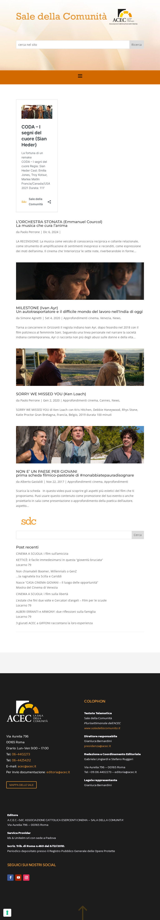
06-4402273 (21, 754)
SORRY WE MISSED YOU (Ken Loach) (51, 394)
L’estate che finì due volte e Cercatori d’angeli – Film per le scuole (61, 602)
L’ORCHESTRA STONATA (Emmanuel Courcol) (59, 223)
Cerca (138, 535)
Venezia (105, 318)
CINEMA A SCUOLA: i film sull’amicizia (42, 554)
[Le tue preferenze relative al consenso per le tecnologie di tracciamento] (7, 913)
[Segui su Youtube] (18, 877)
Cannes (105, 400)
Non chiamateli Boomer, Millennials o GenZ (46, 573)
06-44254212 (21, 760)
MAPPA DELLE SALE (21, 785)
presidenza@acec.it (97, 745)
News (116, 318)
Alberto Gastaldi (31, 482)
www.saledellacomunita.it (102, 728)
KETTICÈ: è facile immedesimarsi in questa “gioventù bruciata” (59, 562)
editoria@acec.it (58, 771)
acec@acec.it (27, 766)
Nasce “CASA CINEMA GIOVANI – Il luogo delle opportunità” (57, 584)
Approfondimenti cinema (81, 318)
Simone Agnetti (31, 318)
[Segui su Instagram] (26, 877)
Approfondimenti (116, 482)
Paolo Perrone (30, 232)
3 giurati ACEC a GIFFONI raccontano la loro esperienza (54, 623)
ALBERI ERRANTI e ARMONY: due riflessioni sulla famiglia (56, 614)
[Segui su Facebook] (10, 877)
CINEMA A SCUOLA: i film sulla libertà (42, 594)
